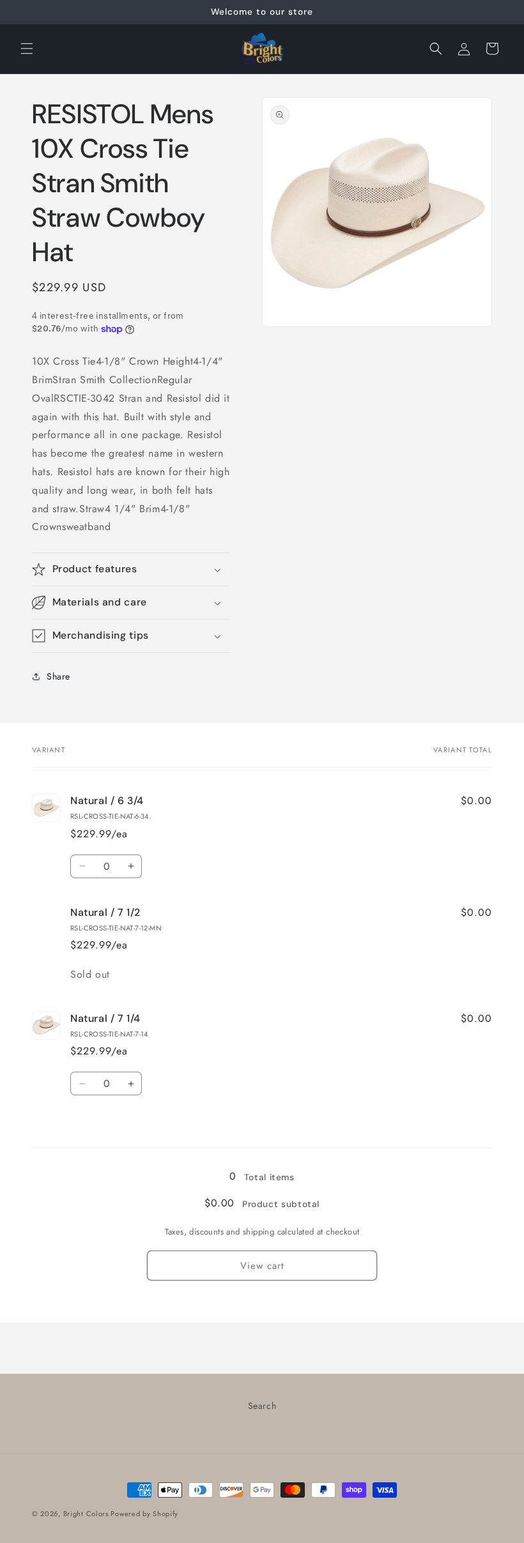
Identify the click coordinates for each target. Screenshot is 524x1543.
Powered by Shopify (144, 1514)
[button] (27, 48)
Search (262, 1405)
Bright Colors (87, 1514)
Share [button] (58, 676)
